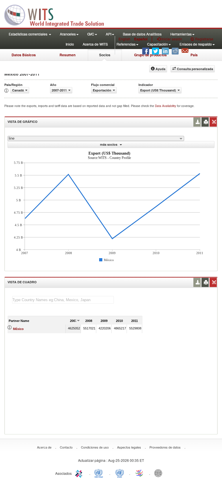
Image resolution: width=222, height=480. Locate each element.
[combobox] (96, 138)
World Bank (159, 473)
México (18, 329)
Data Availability (166, 106)
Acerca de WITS (95, 44)
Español (140, 39)
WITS (58, 14)
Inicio (70, 44)
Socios (104, 54)
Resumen (67, 54)
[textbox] (63, 300)
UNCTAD (100, 473)
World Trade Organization (139, 473)
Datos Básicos (24, 54)
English (124, 38)
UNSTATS (119, 473)
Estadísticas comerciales (28, 33)
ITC (80, 473)
